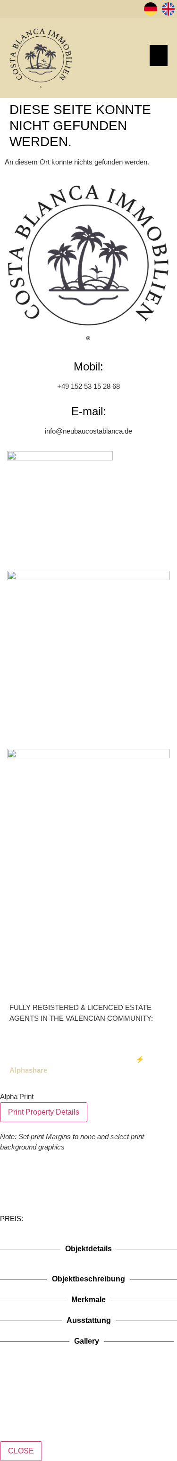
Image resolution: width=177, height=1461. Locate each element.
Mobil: (88, 366)
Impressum (60, 1059)
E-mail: (88, 411)
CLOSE (21, 1451)
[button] (159, 55)
